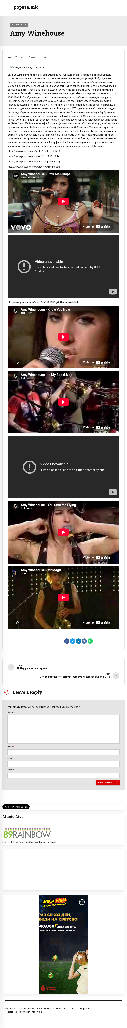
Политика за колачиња (55, 1008)
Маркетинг (85, 1008)
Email (10, 758)
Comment (12, 712)
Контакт (74, 1008)
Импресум (10, 1008)
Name (10, 747)
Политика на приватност (30, 1008)
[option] (63, 68)
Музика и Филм (19, 25)
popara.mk (26, 7)
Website (10, 770)
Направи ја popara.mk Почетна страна (23, 1012)
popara (10, 57)
